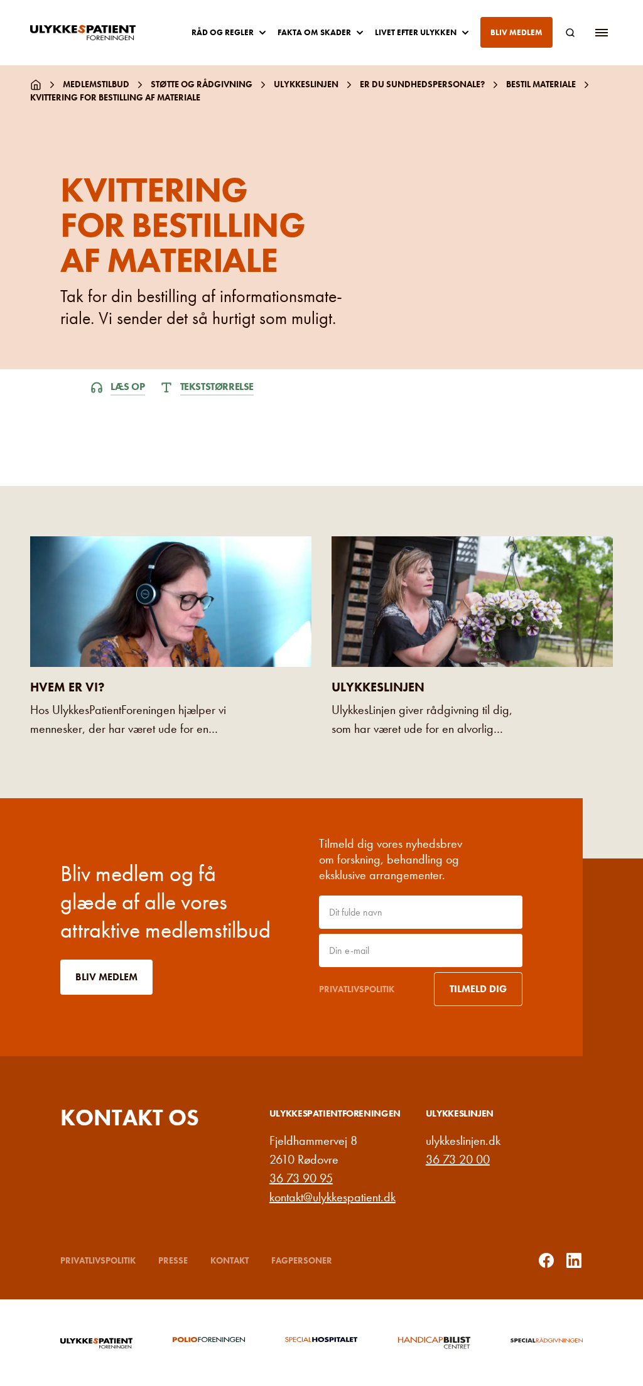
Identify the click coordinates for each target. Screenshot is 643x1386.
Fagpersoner (301, 1260)
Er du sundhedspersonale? (422, 84)
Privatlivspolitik (356, 989)
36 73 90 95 (301, 1178)
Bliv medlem (516, 32)
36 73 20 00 (458, 1159)
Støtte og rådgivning (201, 84)
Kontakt (229, 1260)
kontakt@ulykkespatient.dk (332, 1197)
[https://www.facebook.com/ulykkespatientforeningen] (546, 1260)
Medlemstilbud (96, 84)
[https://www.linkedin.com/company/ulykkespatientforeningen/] (574, 1260)
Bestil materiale (541, 84)
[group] (96, 1343)
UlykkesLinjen (306, 84)
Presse (173, 1260)
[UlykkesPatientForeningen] (93, 33)
